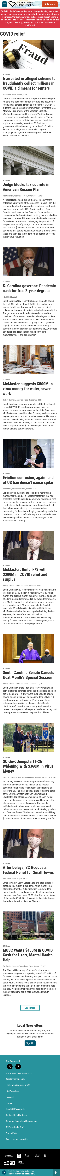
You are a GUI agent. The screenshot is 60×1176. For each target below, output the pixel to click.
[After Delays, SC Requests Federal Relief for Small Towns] (28, 843)
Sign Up (30, 1043)
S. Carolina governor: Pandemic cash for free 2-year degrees (29, 288)
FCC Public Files (12, 1091)
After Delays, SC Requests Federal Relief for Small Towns (28, 870)
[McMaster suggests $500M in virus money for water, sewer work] (28, 359)
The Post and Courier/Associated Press (18, 966)
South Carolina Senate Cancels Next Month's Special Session (28, 675)
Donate (51, 4)
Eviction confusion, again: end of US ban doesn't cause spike (28, 480)
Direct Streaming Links (15, 1079)
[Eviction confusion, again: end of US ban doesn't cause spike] (28, 453)
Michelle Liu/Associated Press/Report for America (22, 777)
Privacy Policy (12, 1133)
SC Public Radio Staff (15, 1127)
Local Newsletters (30, 1025)
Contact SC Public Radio (16, 1115)
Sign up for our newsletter (17, 1139)
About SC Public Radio (15, 1109)
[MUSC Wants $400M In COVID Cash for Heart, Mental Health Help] (28, 925)
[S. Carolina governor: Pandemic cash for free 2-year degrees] (28, 261)
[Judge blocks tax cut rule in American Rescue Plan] (28, 160)
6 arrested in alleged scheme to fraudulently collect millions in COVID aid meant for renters (29, 83)
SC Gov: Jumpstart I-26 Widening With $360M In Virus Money (28, 766)
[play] (4, 1172)
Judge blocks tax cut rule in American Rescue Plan (26, 187)
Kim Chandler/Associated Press (15, 196)
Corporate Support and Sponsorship (21, 1121)
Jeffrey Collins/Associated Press (15, 400)
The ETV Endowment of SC (18, 1085)
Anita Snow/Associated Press (14, 489)
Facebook (10, 1097)
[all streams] (56, 1172)
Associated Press (9, 94)
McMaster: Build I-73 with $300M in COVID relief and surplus (25, 574)
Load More (30, 1008)
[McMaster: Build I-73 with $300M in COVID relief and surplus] (28, 545)
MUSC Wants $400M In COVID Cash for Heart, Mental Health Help (28, 955)
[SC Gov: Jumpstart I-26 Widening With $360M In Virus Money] (28, 737)
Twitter (9, 1103)
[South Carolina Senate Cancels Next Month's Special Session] (28, 648)
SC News (6, 74)
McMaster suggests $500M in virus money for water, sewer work (28, 388)
